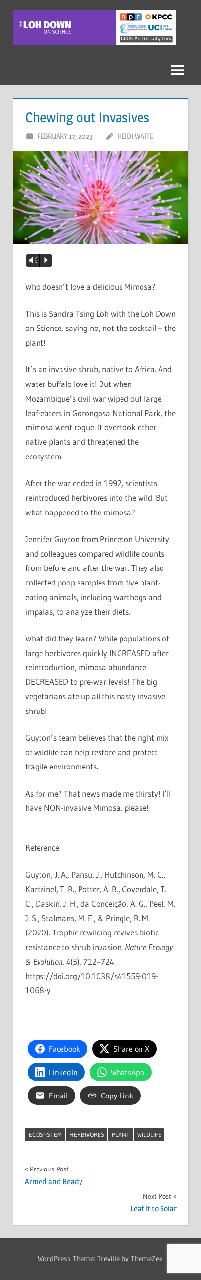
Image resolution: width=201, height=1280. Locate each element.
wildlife (149, 1134)
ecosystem (45, 1134)
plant (121, 1134)
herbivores (86, 1134)
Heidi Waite (135, 136)
